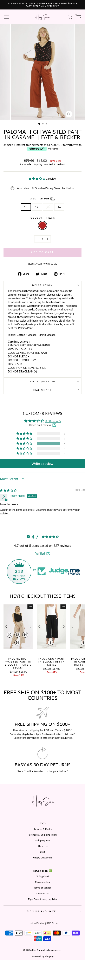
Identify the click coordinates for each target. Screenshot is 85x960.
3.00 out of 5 (53, 421)
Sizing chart (42, 876)
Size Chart (42, 390)
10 (25, 207)
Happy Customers (42, 857)
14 (48, 207)
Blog (42, 851)
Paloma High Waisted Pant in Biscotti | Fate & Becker (18, 663)
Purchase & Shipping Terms (42, 834)
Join (28, 936)
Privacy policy (42, 882)
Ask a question (42, 381)
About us (42, 846)
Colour (42, 218)
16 (59, 207)
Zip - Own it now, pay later (42, 899)
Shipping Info (42, 840)
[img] (8, 490)
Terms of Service (42, 887)
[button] (37, 178)
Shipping (37, 164)
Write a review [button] (42, 463)
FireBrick (42, 225)
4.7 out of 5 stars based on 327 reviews (42, 545)
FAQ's (42, 823)
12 (37, 207)
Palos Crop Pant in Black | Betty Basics (51, 661)
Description (42, 285)
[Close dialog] (83, 912)
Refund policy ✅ (42, 870)
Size (40, 198)
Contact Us (43, 893)
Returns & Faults (43, 829)
